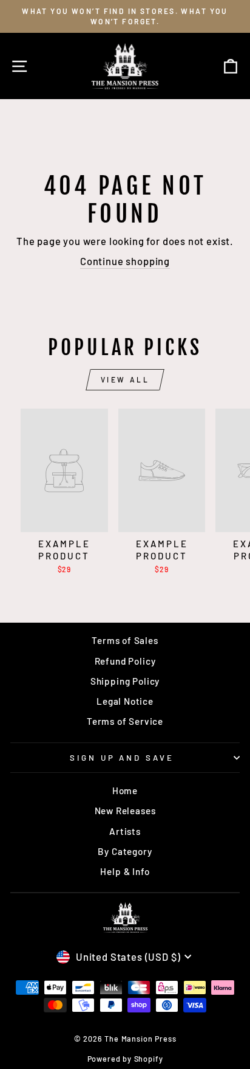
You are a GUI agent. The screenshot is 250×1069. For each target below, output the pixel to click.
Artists (125, 831)
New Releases (125, 810)
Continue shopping (125, 261)
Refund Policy (125, 661)
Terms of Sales (125, 640)
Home (125, 790)
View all (125, 379)
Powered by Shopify (125, 1059)
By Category (125, 851)
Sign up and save (122, 758)
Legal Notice (125, 701)
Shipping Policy (125, 681)
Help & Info (124, 871)
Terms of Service (125, 721)
